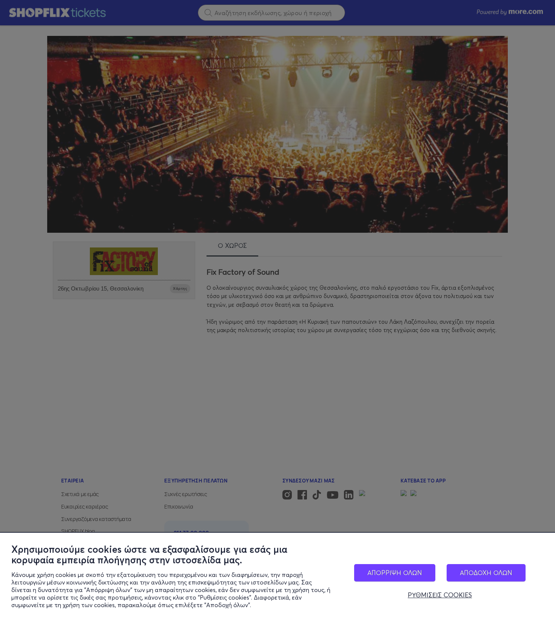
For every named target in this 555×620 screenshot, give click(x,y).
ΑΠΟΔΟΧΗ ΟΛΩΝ (486, 573)
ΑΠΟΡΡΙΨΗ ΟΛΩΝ (394, 573)
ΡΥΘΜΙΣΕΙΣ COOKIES (440, 595)
